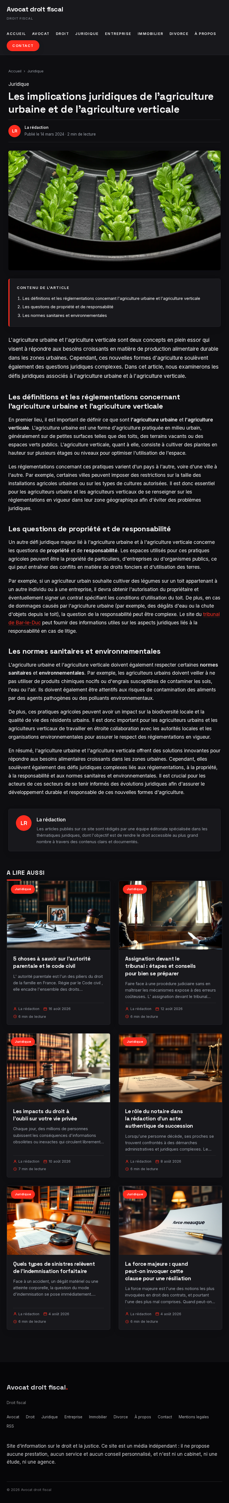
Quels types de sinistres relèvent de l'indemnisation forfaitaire (54, 1267)
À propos (205, 34)
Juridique (87, 34)
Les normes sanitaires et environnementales (64, 315)
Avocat (41, 34)
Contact (23, 46)
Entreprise (118, 34)
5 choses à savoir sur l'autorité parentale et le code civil (51, 962)
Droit (62, 34)
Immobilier (150, 34)
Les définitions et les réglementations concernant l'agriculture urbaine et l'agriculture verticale (111, 298)
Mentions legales (194, 1417)
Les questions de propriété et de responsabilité (67, 306)
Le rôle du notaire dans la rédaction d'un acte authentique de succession (159, 1118)
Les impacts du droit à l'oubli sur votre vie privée (45, 1115)
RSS (10, 1426)
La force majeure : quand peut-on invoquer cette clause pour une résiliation (158, 1271)
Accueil (16, 34)
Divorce (179, 34)
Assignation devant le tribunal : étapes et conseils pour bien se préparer (160, 966)
